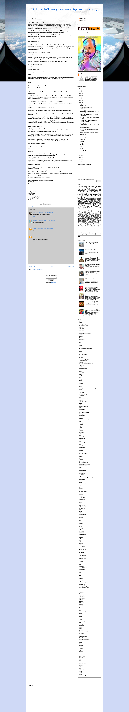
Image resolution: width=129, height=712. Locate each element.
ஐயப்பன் (80, 515)
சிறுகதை (40, 206)
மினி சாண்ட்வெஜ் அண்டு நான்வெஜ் (85, 348)
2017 (80, 97)
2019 (80, 93)
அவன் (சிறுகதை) (83, 123)
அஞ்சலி (80, 427)
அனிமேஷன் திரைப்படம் (86, 219)
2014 (80, 102)
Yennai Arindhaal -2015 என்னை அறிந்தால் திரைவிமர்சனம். (91, 294)
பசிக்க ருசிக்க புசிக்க (82, 534)
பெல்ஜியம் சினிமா (82, 649)
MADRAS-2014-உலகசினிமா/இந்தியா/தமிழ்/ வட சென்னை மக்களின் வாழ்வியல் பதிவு (92, 310)
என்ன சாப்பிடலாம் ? (82, 589)
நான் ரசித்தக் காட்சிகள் (83, 491)
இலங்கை (79, 223)
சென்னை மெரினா (82, 415)
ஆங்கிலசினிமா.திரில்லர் (82, 202)
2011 (80, 155)
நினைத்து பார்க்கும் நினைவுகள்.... (85, 191)
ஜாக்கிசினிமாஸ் (81, 614)
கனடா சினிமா (81, 595)
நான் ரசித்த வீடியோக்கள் (94, 213)
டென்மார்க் (81, 619)
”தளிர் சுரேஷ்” (35, 220)
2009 (80, 159)
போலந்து (90, 222)
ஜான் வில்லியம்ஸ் (82, 531)
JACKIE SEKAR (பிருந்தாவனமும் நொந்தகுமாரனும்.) (62, 9)
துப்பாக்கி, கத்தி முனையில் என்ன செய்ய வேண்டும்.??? (90, 132)
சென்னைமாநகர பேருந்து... (94, 208)
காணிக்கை (96, 223)
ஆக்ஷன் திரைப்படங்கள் (82, 200)
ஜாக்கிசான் (95, 224)
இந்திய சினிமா (87, 211)
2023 (80, 88)
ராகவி (97, 225)
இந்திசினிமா (88, 203)
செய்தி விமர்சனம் (88, 194)
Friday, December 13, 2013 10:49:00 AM (44, 212)
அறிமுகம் (80, 573)
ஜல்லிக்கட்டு (81, 456)
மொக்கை (89, 225)
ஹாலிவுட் (85, 195)
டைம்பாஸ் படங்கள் (82, 339)
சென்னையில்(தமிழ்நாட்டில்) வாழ (93, 199)
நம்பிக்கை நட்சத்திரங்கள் (83, 631)
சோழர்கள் (80, 613)
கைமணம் (80, 522)
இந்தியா (80, 509)
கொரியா (85, 205)
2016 (80, 98)
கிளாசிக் (94, 203)
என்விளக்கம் (81, 400)
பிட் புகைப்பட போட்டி (82, 497)
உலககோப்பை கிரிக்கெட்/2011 (95, 217)
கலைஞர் (80, 482)
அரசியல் (99, 191)
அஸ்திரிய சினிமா (96, 222)
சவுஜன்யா (80, 526)
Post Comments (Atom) (39, 269)
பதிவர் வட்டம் (95, 197)
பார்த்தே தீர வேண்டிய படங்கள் (84, 324)
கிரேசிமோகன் (81, 602)
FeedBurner (53, 282)
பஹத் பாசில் (84, 225)
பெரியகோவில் (81, 648)
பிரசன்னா (80, 642)
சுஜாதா (80, 608)
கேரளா (80, 520)
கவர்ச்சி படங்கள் (82, 598)
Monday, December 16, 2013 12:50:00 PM (45, 228)
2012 (80, 154)
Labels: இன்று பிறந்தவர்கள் (84, 412)
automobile (81, 561)
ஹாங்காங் (80, 544)
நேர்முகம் (80, 634)
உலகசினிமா (83, 193)
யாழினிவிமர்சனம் (82, 468)
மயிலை (80, 435)
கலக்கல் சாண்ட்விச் (93, 190)
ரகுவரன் (80, 662)
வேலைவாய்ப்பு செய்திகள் (83, 406)
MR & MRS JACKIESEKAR (84, 75)
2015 (80, 100)
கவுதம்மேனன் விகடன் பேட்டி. (85, 127)
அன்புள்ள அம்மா (82, 473)
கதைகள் (94, 206)
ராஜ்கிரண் (80, 666)
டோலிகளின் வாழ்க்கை (83, 621)
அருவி (80, 572)
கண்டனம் (97, 202)
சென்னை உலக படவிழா (93, 207)
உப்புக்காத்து (82, 199)
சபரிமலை (80, 525)
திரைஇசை (91, 214)
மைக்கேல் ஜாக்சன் (82, 657)
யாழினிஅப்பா (96, 201)
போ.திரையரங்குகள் (81, 234)
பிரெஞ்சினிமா (80, 208)
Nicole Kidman (85, 227)
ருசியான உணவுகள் (82, 470)
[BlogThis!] (45, 204)
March (81, 148)
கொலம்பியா (90, 224)
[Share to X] (47, 204)
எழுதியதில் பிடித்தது (89, 223)
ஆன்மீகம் (99, 228)
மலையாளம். (89, 204)
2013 (80, 104)
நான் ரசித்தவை (81, 633)
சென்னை (87, 197)
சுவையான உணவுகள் (82, 455)
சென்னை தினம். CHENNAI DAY (85, 528)
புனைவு (43, 206)
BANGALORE (82, 547)
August (81, 139)
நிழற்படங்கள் (80, 214)
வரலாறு (93, 234)
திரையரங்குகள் (81, 432)
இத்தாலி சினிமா (96, 219)
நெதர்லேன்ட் (81, 494)
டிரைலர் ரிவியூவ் (81, 488)
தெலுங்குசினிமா (81, 203)
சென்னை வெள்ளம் (82, 484)
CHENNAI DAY (80, 217)
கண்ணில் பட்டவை (82, 479)
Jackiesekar (82, 18)
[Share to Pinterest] (50, 204)
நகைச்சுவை (80, 212)
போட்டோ (96, 204)
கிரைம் (79, 195)
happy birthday (82, 505)
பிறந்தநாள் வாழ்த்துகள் (83, 465)
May (81, 144)
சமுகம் (36, 206)
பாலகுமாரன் (81, 496)
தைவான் (80, 627)
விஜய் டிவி (80, 671)
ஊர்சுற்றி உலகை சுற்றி (82, 582)
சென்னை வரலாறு (95, 211)
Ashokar (34, 228)
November (82, 134)
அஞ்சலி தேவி (81, 566)
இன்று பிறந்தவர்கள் (82, 362)
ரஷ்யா (93, 225)
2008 (80, 161)
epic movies (84, 228)
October (82, 136)
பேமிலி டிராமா (81, 651)
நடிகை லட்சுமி (81, 630)
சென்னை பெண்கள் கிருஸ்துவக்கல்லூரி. (86, 611)
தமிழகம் (90, 186)
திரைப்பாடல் (85, 218)
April (81, 146)
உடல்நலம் (80, 581)
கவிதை (99, 206)
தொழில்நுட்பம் (81, 628)
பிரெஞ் (80, 643)
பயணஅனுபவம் (80, 198)
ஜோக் (100, 203)
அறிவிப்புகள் (80, 205)
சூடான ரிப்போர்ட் (83, 207)
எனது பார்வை (88, 201)
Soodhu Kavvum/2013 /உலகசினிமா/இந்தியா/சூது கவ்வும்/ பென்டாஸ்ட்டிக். (92, 302)
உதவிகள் (80, 452)
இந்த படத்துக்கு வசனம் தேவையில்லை (91, 212)
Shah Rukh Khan (82, 558)
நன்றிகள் (99, 198)
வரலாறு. (80, 502)
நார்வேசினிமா (92, 221)
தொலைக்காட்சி (81, 461)
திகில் (86, 213)
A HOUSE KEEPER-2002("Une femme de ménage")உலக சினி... (88, 121)
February (82, 150)
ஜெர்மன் (80, 218)
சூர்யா (80, 610)
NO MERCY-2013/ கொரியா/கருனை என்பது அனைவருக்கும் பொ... (88, 109)
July (81, 141)
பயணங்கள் (81, 417)
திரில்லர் (91, 193)
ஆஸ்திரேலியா (81, 578)
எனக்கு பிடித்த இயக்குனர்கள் (84, 586)
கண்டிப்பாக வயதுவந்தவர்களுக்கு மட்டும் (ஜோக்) (86, 220)
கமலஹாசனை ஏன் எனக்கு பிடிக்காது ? (92, 257)
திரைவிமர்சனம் (94, 189)
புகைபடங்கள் (80, 213)
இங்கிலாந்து (87, 217)
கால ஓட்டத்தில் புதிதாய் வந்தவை (85, 519)
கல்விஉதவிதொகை (82, 596)
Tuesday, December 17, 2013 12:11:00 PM (46, 236)
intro (80, 564)
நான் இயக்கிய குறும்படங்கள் (94, 218)
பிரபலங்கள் (81, 537)
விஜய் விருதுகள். (82, 672)
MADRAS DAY (86, 215)
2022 (80, 90)
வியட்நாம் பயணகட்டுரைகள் (84, 419)
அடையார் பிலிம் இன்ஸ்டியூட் (92, 228)
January (82, 151)
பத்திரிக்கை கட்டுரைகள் (83, 636)
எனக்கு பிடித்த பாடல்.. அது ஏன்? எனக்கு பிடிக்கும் (89, 206)
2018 (80, 95)
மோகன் (80, 659)
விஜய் (80, 503)
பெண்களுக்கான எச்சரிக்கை (84, 433)
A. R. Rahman (82, 546)
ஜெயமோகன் (81, 487)
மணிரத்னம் (88, 216)
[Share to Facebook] (48, 204)
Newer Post (31, 266)
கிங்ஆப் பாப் (81, 599)
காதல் (80, 429)
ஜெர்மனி (80, 616)
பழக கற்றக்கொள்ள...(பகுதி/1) (84, 639)
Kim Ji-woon (81, 552)
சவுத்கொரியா (81, 605)
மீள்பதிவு (85, 214)
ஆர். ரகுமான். (81, 576)
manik (34, 212)
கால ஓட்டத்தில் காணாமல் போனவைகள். (86, 363)
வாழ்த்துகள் (81, 404)
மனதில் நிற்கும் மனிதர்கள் (83, 401)
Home (51, 266)
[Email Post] (41, 204)
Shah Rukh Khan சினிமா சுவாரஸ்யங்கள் (86, 560)
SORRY (86, 76)
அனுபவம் (33, 206)
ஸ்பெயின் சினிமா (96, 216)
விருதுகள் (80, 674)
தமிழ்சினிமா (83, 189)
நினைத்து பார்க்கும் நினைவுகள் (84, 464)
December (82, 105)
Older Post (71, 266)
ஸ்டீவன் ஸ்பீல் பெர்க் (82, 675)
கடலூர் (80, 476)
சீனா (79, 607)
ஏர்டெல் (80, 593)
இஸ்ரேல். (83, 223)
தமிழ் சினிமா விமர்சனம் (83, 346)
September (82, 137)
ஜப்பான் (80, 221)
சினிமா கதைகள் (81, 216)
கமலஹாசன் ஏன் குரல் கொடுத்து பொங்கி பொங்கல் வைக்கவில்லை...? (92, 272)
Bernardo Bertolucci (86, 226)
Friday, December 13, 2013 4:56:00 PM (46, 220)
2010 (80, 157)
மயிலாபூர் (80, 403)
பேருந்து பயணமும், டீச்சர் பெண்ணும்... (92, 242)
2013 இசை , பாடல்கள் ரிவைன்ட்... (86, 107)
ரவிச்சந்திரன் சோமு (82, 663)
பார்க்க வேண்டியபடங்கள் (95, 188)
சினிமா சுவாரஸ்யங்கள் (90, 198)
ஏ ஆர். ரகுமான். (81, 592)
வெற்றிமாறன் (81, 543)
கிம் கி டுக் (81, 601)
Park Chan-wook (92, 227)
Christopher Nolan (94, 226)
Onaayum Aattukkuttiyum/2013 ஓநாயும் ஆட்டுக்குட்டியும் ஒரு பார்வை (91, 287)
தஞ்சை (80, 622)
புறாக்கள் (80, 646)
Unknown (35, 236)
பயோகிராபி (81, 637)
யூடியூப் (80, 660)
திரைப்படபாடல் (85, 221)
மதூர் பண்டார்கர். (82, 656)
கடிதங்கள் (90, 202)
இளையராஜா (81, 579)
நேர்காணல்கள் (81, 532)
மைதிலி (79, 219)
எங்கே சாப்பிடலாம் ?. (82, 584)
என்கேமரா (92, 215)
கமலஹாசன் (99, 220)
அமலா (80, 570)
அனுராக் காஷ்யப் (82, 569)
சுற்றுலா (80, 444)
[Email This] (44, 204)
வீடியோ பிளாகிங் (82, 436)
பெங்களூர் (82, 204)
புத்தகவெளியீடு (81, 645)
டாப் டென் (80, 617)
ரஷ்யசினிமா (89, 234)
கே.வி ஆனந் (81, 604)
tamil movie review (83, 506)
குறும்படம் (97, 215)
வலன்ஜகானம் (81, 669)
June (81, 143)
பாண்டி (80, 640)
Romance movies (82, 557)
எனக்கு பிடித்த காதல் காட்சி (84, 587)
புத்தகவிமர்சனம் (84, 222)
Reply (34, 216)
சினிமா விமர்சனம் (81, 190)
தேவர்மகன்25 (81, 625)
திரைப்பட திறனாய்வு (82, 624)
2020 (80, 91)
